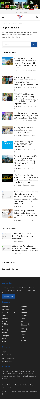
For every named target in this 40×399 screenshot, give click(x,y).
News (23, 309)
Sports (23, 331)
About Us (18, 385)
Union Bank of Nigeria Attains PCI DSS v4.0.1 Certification (23, 144)
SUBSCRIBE (8, 296)
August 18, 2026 (30, 135)
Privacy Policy (6, 385)
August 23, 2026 (30, 106)
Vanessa (18, 71)
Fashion (5, 324)
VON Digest (10, 391)
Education (6, 315)
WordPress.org (7, 361)
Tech (23, 334)
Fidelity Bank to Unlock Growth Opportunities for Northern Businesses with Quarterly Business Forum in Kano (25, 63)
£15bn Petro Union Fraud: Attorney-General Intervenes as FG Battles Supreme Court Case (25, 248)
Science (24, 321)
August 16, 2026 (30, 149)
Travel (23, 337)
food (4, 327)
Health (4, 333)
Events (4, 321)
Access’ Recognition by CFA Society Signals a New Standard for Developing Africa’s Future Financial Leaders (25, 161)
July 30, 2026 (29, 206)
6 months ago (18, 241)
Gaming (5, 330)
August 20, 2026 (30, 121)
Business (5, 309)
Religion (24, 318)
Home (4, 24)
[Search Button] (34, 44)
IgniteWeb (5, 394)
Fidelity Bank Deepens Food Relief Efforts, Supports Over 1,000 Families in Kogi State (26, 115)
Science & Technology (25, 325)
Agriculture (6, 306)
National (24, 306)
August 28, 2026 (30, 71)
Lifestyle (5, 335)
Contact (28, 385)
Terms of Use (6, 387)
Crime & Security (8, 312)
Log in (4, 352)
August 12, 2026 (29, 168)
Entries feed (6, 355)
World (23, 340)
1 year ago (17, 253)
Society (24, 329)
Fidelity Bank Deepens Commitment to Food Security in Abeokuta (23, 129)
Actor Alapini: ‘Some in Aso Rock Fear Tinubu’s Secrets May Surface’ (23, 236)
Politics (24, 315)
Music (4, 341)
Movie (4, 338)
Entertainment (7, 318)
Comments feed (8, 358)
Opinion (24, 312)
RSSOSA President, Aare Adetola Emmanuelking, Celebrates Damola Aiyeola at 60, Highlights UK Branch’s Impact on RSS (26, 99)
